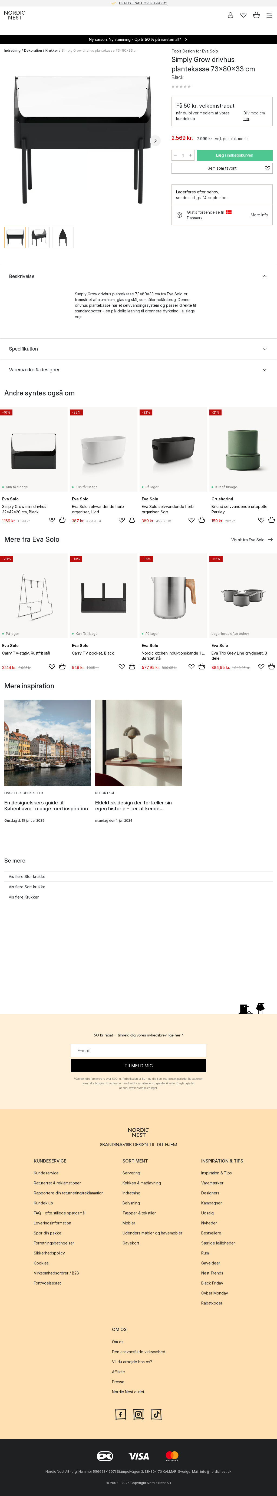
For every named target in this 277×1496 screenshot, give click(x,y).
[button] (181, 86)
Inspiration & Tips (216, 1173)
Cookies (41, 1263)
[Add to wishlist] (52, 520)
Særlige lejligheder (218, 1243)
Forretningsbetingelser (54, 1243)
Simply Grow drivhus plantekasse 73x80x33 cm (100, 50)
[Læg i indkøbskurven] (62, 520)
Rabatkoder (211, 1303)
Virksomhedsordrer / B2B (56, 1273)
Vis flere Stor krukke (27, 876)
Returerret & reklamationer (57, 1183)
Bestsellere (211, 1233)
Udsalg (207, 1213)
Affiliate (118, 1371)
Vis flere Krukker (24, 897)
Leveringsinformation (52, 1223)
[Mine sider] (230, 15)
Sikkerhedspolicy (49, 1253)
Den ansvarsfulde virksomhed (138, 1351)
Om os (117, 1341)
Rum (205, 1253)
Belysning (131, 1203)
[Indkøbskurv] (256, 15)
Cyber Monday (214, 1293)
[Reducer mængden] (175, 155)
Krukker (51, 50)
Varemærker (212, 1183)
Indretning (12, 50)
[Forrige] (9, 140)
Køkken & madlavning (142, 1183)
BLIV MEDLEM (127, 3)
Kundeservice (46, 1173)
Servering (131, 1173)
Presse (118, 1381)
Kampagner (211, 1203)
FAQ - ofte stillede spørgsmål (59, 1213)
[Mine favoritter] (243, 15)
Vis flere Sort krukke (27, 886)
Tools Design (183, 51)
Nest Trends (212, 1273)
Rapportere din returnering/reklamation (69, 1193)
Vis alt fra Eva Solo (248, 539)
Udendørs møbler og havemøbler (152, 1233)
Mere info (259, 215)
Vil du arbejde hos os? (132, 1361)
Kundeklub (43, 1203)
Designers (210, 1193)
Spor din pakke (47, 1233)
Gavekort (131, 1243)
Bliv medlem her (254, 116)
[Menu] (269, 15)
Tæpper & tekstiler (139, 1213)
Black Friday (212, 1283)
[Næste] (155, 140)
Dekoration (33, 50)
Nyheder (209, 1223)
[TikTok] (156, 1413)
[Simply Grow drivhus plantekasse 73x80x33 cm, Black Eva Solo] (82, 139)
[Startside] (14, 15)
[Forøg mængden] (190, 155)
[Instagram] (138, 1413)
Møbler (129, 1223)
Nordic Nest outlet (128, 1391)
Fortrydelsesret (47, 1283)
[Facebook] (121, 1413)
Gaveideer (210, 1263)
